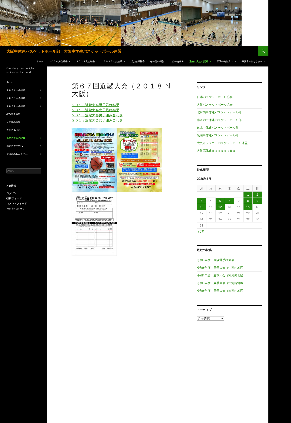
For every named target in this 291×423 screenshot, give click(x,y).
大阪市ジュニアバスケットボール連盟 (222, 143)
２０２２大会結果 (112, 61)
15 (248, 207)
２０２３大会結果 (85, 61)
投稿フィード (14, 198)
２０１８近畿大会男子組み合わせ (97, 115)
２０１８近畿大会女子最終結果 (95, 110)
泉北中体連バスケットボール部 (218, 127)
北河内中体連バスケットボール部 (219, 112)
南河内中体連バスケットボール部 (219, 120)
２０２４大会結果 (58, 61)
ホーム (39, 61)
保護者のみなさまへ (252, 61)
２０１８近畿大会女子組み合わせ (97, 120)
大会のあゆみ (177, 61)
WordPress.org (15, 208)
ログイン (11, 193)
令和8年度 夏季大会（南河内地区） (221, 275)
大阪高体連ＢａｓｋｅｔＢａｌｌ (219, 150)
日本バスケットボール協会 (215, 97)
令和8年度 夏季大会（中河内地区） (221, 267)
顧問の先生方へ (225, 61)
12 (220, 207)
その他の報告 (157, 61)
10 (201, 207)
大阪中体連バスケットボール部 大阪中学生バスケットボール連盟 (63, 51)
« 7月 (201, 231)
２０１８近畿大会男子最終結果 (95, 105)
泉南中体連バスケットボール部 (218, 135)
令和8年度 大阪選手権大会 (215, 260)
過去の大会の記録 (198, 61)
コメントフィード (16, 203)
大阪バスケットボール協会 (215, 104)
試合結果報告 (138, 61)
